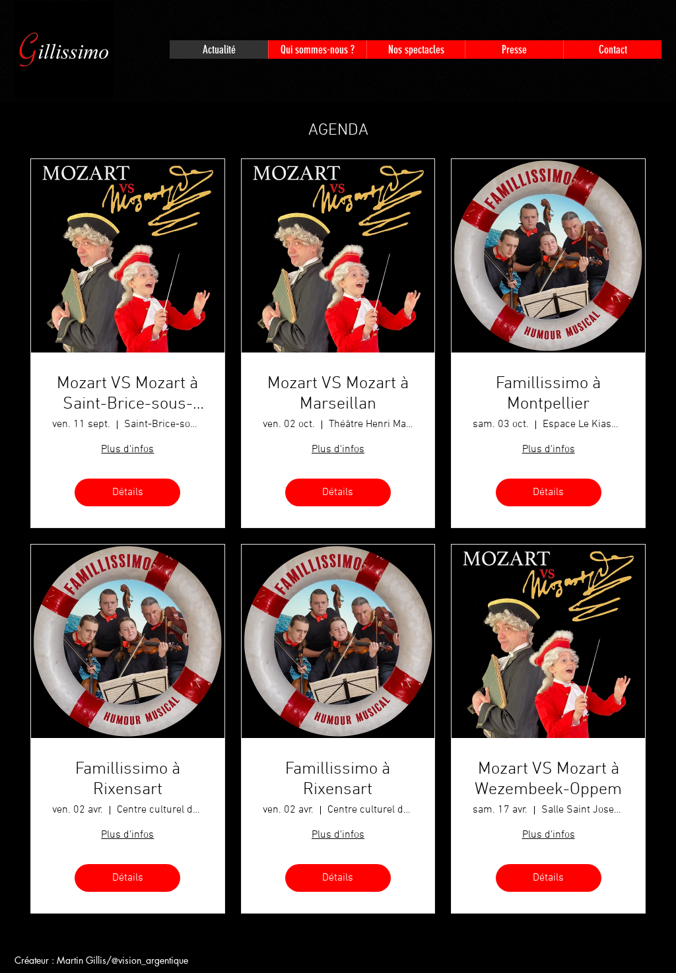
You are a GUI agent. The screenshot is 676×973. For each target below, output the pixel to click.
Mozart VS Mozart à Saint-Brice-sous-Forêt (127, 394)
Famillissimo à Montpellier (548, 394)
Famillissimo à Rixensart (127, 779)
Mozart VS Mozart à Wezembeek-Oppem (548, 779)
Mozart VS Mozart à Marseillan (338, 394)
